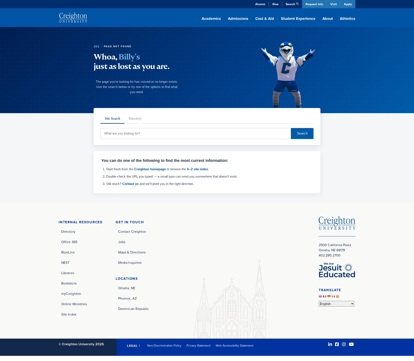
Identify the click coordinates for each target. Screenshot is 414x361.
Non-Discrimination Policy (164, 345)
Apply (348, 4)
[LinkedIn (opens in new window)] (330, 344)
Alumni (260, 4)
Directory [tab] (135, 118)
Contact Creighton (132, 231)
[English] (321, 297)
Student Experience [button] (298, 18)
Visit (333, 4)
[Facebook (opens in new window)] (337, 344)
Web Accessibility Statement (234, 345)
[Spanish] (338, 297)
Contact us (130, 184)
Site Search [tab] (112, 118)
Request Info (314, 4)
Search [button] (290, 4)
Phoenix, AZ (127, 298)
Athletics (347, 18)
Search (302, 133)
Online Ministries (74, 304)
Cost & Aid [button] (264, 18)
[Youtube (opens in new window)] (351, 344)
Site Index (68, 314)
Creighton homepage (150, 169)
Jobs (121, 241)
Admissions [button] (238, 18)
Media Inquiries (129, 262)
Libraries (67, 272)
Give (275, 4)
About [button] (327, 18)
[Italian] (334, 297)
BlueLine (68, 252)
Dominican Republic (133, 308)
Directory (68, 231)
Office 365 (69, 241)
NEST (65, 262)
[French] (325, 297)
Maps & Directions (132, 252)
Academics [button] (211, 18)
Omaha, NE (126, 288)
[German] (329, 297)
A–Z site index (197, 169)
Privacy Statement (198, 345)
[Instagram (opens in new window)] (343, 344)
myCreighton (71, 293)
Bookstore (69, 283)
